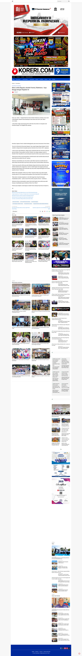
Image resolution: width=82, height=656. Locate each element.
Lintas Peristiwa (25, 79)
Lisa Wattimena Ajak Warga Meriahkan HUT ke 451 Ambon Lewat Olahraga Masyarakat (31, 261)
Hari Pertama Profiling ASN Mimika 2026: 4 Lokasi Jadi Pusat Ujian (63, 348)
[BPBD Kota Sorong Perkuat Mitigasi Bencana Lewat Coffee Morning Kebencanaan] (18, 219)
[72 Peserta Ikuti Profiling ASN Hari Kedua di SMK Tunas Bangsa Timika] (61, 332)
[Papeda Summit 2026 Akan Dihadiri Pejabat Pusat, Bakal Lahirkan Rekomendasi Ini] (66, 430)
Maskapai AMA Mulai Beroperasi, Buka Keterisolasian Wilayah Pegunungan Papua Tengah (63, 291)
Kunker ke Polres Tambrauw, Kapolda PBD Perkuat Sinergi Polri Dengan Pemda (65, 444)
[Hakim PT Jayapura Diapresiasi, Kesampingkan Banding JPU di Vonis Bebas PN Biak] (54, 635)
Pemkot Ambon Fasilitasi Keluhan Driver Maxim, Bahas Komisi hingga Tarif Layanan (30, 249)
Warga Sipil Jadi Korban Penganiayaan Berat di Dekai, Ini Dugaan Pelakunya (63, 630)
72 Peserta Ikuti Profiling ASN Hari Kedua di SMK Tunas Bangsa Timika (63, 335)
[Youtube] (67, 648)
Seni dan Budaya (18, 85)
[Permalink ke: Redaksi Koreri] (13, 92)
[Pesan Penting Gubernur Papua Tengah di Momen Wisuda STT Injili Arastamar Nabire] (61, 282)
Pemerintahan (18, 79)
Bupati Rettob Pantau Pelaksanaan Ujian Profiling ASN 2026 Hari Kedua (63, 328)
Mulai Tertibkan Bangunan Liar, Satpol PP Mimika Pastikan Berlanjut (44, 261)
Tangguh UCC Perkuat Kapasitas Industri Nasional (63, 562)
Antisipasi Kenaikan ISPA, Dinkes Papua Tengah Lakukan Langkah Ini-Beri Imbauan (63, 302)
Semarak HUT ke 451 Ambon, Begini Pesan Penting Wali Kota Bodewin (43, 249)
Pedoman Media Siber (46, 651)
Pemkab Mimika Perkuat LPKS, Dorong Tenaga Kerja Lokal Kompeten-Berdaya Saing (63, 341)
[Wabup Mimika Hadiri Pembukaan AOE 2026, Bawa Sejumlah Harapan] (54, 315)
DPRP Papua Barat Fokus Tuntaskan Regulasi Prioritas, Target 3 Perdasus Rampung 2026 (55, 379)
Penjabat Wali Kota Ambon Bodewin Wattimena (40, 203)
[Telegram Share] (47, 211)
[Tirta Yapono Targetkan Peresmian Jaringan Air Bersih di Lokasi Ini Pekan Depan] (18, 244)
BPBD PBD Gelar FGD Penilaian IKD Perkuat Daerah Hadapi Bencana (22, 197)
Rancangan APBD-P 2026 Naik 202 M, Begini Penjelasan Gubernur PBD (18, 261)
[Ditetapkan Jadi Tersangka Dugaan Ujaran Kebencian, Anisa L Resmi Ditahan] (54, 625)
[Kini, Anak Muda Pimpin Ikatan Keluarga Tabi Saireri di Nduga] (55, 224)
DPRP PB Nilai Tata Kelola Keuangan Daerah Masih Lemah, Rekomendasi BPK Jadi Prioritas (56, 391)
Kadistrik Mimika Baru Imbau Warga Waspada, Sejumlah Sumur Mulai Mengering (43, 237)
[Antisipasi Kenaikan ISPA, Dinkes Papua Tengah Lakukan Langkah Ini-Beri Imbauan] (54, 302)
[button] (69, 1)
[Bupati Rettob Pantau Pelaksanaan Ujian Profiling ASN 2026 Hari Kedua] (61, 325)
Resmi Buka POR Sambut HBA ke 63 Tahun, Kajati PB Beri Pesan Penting (21, 207)
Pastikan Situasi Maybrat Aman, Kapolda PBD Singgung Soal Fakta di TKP (64, 219)
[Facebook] (61, 648)
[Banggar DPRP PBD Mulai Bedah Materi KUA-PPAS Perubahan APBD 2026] (55, 244)
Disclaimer (37, 651)
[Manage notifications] (79, 653)
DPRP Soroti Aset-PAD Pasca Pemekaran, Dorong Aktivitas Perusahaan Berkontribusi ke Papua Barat (56, 367)
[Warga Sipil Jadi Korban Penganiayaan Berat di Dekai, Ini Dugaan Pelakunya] (54, 630)
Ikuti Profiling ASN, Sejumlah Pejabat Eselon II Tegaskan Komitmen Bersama (64, 322)
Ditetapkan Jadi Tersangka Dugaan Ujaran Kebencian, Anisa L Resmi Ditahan (63, 624)
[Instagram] (65, 648)
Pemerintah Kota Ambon (28, 203)
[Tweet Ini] (42, 211)
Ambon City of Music (16, 201)
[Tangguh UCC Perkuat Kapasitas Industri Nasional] (54, 563)
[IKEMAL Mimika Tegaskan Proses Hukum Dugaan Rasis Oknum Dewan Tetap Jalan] (54, 640)
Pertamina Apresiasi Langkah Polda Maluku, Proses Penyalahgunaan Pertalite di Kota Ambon (63, 619)
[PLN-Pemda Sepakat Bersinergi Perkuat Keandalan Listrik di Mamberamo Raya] (54, 591)
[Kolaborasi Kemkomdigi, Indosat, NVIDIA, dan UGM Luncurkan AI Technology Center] (54, 586)
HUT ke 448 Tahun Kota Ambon (25, 201)
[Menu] (12, 1)
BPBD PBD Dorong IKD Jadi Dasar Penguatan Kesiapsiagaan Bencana (23, 195)
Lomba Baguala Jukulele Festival (18, 203)
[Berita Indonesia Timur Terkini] (41, 71)
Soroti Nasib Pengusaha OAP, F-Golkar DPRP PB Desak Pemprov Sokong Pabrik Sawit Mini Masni (65, 366)
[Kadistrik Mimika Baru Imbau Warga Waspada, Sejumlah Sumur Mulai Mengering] (44, 231)
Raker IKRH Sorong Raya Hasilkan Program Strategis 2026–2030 (63, 239)
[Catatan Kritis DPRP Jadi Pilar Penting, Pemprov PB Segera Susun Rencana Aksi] (65, 373)
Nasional (36, 79)
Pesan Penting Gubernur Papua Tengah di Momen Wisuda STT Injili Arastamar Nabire (63, 285)
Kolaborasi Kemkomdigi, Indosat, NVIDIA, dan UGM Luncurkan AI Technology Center (63, 585)
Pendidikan (41, 79)
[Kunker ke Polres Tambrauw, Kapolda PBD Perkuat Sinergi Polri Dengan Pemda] (66, 439)
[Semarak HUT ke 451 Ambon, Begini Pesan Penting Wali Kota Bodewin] (44, 244)
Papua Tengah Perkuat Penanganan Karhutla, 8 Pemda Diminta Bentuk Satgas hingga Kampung (63, 298)
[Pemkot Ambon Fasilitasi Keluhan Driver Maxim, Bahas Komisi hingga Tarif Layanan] (31, 244)
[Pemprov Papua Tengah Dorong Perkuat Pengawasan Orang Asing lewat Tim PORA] (54, 278)
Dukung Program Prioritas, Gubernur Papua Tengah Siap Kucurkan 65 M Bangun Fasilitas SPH (63, 273)
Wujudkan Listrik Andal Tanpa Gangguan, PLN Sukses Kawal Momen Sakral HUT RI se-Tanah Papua (63, 567)
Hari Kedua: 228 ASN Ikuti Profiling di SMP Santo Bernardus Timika (22, 198)
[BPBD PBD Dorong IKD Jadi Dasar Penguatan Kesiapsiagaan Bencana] (44, 219)
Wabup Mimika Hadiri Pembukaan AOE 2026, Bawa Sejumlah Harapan (63, 314)
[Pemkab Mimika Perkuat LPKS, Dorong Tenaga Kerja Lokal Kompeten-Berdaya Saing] (61, 338)
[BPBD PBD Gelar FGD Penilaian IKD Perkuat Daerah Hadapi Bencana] (18, 231)
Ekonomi (46, 79)
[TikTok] (69, 648)
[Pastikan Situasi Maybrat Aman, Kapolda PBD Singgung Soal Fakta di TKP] (55, 219)
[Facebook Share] (40, 211)
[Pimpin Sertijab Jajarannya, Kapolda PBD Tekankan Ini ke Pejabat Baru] (55, 229)
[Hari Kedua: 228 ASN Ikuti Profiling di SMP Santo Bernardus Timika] (31, 231)
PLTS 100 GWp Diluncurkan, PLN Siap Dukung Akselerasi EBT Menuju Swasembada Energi (60, 558)
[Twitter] (63, 648)
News (13, 79)
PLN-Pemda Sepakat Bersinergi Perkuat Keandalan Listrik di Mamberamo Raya (63, 590)
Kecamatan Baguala (34, 201)
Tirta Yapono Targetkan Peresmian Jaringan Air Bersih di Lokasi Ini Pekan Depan (17, 249)
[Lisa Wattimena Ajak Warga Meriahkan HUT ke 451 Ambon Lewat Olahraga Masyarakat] (31, 256)
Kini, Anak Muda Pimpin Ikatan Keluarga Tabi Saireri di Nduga (64, 224)
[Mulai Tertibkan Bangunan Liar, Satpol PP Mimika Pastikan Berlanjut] (44, 256)
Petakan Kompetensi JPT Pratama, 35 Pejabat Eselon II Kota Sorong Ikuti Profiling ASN (31, 224)
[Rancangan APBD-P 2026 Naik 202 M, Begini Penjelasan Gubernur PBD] (18, 256)
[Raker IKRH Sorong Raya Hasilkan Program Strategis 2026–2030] (55, 239)
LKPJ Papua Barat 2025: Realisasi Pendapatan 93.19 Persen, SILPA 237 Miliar (65, 390)
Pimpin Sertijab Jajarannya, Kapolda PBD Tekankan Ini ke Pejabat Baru (63, 229)
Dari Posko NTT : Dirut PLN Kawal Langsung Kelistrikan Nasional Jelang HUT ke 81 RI (64, 575)
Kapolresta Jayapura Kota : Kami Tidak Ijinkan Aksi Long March (41, 207)
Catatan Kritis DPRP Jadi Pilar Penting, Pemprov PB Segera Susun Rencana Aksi (65, 378)
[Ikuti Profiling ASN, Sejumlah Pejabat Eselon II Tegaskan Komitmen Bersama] (61, 319)
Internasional (32, 79)
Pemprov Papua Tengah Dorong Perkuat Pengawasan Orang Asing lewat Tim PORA (63, 277)
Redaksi (33, 651)
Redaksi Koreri (16, 91)
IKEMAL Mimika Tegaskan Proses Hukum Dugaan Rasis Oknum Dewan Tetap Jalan (63, 640)
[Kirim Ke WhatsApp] (49, 211)
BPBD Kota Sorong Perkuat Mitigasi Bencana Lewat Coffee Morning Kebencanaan (24, 192)
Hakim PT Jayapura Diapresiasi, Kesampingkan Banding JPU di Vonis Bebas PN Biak (64, 635)
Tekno (50, 79)
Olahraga (53, 79)
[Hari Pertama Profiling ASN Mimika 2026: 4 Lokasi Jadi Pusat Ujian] (61, 345)
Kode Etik (41, 651)
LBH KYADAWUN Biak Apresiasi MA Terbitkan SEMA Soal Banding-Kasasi (60, 610)
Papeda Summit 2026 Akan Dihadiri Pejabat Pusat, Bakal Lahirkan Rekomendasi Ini (66, 434)
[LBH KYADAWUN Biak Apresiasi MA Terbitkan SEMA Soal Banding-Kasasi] (61, 602)
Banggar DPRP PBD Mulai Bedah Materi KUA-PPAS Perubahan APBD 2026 (64, 244)
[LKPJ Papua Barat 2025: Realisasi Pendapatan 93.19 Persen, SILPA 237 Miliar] (65, 385)
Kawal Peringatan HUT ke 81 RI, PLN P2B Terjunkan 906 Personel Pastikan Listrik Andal (64, 581)
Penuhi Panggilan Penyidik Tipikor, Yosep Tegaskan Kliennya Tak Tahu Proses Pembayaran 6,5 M (63, 614)
